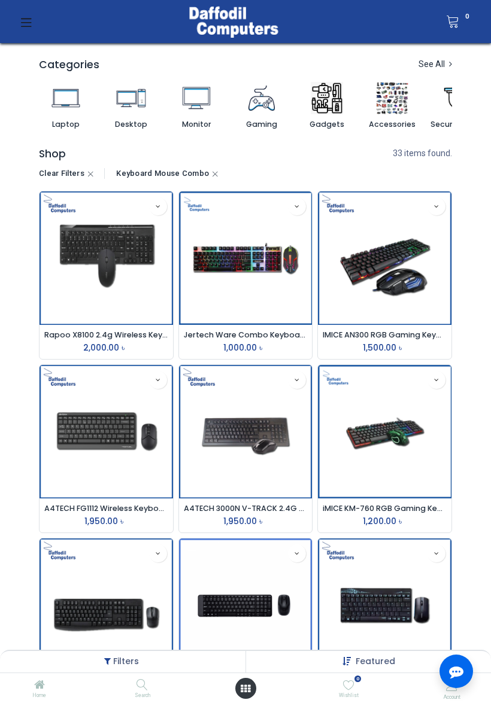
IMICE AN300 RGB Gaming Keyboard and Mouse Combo (385, 335)
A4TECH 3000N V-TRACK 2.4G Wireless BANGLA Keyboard (246, 508)
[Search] (142, 685)
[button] (375, 661)
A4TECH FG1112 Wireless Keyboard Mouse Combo (106, 508)
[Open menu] (245, 688)
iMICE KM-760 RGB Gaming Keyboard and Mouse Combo (385, 508)
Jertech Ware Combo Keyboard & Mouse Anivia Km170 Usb (246, 335)
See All (433, 64)
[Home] (39, 685)
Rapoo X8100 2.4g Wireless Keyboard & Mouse (106, 335)
